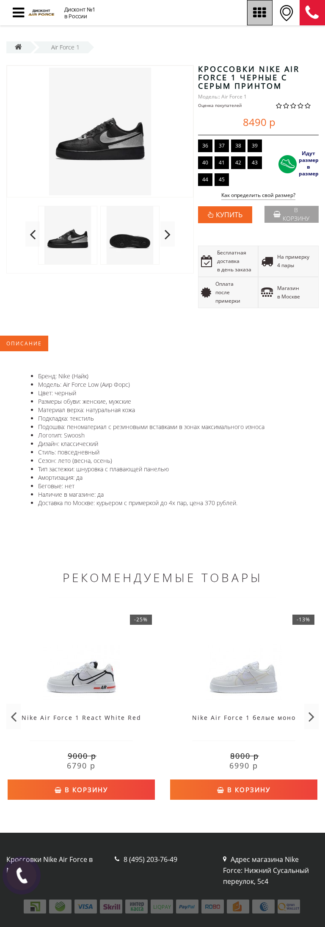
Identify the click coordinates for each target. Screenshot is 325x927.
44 (205, 179)
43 (255, 162)
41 (222, 162)
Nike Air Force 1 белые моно (244, 718)
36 (205, 145)
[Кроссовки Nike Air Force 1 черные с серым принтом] (100, 131)
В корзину (296, 214)
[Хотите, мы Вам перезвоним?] (22, 875)
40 (205, 162)
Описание (24, 343)
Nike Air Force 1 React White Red (81, 718)
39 (255, 145)
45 (222, 179)
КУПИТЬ (229, 215)
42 (238, 162)
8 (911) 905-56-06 (312, 12)
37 (222, 145)
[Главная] (18, 47)
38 (238, 145)
